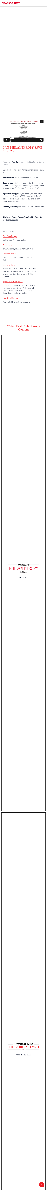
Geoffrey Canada (10, 298)
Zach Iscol (7, 245)
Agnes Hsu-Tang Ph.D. (13, 282)
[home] (10, 3)
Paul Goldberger (10, 236)
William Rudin (9, 254)
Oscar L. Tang (9, 265)
